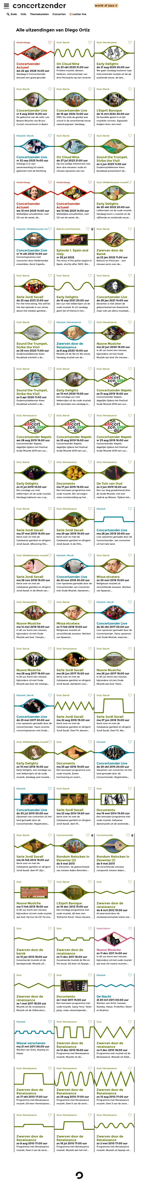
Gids (23, 14)
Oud (59, 42)
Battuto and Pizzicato (68, 229)
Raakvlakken (103, 928)
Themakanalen (39, 14)
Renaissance (110, 42)
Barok (66, 42)
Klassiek (20, 135)
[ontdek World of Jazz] (106, 6)
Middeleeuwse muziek (115, 182)
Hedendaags (23, 42)
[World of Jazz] (106, 6)
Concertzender (65, 835)
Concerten (59, 14)
